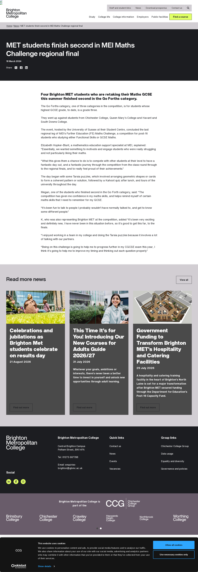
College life (104, 17)
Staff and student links (120, 7)
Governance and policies (174, 468)
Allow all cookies (173, 545)
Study (92, 17)
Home (9, 25)
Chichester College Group (175, 446)
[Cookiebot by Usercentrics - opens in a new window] (18, 566)
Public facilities (159, 17)
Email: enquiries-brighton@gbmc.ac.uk (70, 466)
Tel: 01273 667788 (68, 457)
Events (113, 461)
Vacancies (114, 468)
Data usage (167, 453)
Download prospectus (156, 7)
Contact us (177, 7)
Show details (44, 566)
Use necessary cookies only (174, 554)
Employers (143, 17)
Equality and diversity (172, 461)
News (138, 7)
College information (123, 17)
